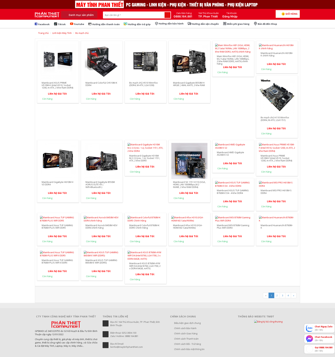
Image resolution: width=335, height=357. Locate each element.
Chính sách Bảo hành (185, 328)
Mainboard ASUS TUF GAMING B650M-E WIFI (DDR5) (101, 261)
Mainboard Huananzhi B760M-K (277, 226)
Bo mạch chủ (82, 33)
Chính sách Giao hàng (185, 333)
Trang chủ (43, 33)
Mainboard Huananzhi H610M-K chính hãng (277, 54)
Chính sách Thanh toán (186, 338)
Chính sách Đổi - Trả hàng (187, 343)
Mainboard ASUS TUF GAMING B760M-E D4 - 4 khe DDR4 (233, 191)
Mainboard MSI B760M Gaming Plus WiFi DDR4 (233, 226)
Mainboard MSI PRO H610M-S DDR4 (276, 191)
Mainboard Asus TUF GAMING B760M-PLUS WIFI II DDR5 (57, 261)
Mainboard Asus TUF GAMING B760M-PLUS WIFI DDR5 (57, 226)
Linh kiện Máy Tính (62, 33)
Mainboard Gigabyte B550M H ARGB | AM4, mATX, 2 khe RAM (189, 84)
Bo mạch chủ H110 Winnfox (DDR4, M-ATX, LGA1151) (275, 118)
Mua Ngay (58, 44)
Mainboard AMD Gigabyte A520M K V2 (230, 153)
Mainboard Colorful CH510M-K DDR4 (101, 84)
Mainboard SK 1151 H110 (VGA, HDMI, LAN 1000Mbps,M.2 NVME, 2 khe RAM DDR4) (189, 184)
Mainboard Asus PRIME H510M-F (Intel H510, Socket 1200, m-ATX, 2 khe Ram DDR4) (276, 158)
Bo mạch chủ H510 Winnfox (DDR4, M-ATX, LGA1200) (143, 84)
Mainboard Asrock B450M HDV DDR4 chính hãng (101, 226)
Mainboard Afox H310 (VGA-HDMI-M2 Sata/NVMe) (187, 226)
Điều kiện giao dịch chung (187, 323)
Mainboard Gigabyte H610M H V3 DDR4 (57, 183)
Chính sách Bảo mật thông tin (189, 349)
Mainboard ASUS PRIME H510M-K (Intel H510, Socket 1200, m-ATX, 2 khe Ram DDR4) (57, 85)
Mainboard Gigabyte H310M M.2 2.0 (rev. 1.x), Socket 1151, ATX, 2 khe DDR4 (144, 158)
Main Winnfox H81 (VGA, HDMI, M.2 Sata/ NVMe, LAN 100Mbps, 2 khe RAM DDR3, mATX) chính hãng (233, 60)
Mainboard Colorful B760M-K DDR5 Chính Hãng (144, 226)
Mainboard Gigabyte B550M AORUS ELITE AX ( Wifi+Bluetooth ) (100, 184)
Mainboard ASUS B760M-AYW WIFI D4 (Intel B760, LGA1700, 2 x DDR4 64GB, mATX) (145, 266)
